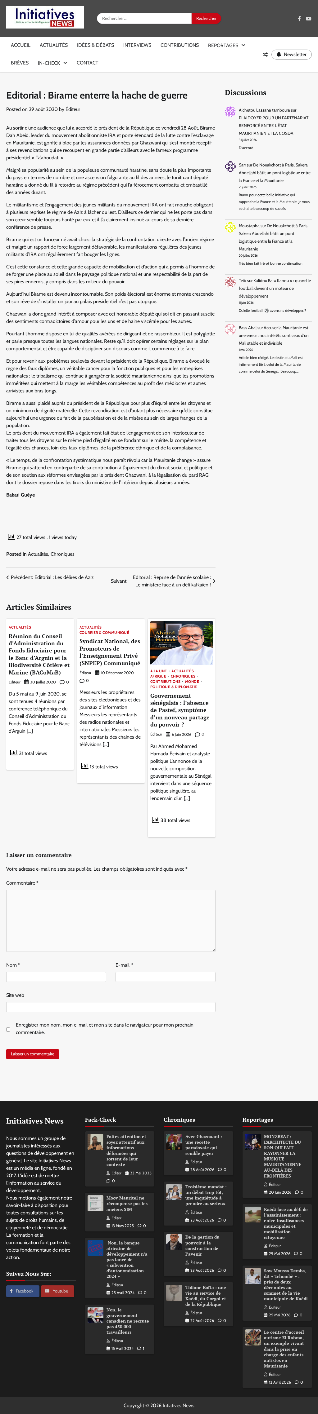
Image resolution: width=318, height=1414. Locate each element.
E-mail (124, 965)
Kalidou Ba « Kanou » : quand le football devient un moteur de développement (275, 288)
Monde (192, 682)
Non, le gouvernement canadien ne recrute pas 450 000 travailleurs (128, 1321)
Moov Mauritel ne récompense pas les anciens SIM (127, 1203)
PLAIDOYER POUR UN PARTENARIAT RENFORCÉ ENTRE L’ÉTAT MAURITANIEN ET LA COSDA (273, 125)
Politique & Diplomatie (173, 687)
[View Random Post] (265, 54)
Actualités (54, 45)
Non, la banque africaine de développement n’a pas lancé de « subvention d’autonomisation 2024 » (127, 1259)
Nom (13, 965)
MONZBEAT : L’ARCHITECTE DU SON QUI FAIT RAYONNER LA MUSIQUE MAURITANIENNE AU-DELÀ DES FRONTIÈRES (282, 1156)
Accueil (20, 45)
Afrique (158, 676)
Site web (15, 995)
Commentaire (22, 883)
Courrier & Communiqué (104, 633)
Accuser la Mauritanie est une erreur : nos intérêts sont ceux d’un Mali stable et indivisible (274, 335)
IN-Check (49, 63)
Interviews (137, 45)
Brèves (20, 63)
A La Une (158, 671)
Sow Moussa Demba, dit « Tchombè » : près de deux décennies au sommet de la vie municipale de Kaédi (286, 1284)
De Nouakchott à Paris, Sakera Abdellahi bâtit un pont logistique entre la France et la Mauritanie (275, 172)
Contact (87, 63)
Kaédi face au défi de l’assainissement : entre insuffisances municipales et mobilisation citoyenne (286, 1223)
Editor (116, 1173)
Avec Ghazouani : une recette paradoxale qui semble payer (203, 1145)
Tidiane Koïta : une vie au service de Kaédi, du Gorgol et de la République (205, 1296)
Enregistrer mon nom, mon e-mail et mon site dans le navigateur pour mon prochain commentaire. (104, 1028)
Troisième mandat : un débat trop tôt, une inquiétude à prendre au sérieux (206, 1195)
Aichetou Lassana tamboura (264, 110)
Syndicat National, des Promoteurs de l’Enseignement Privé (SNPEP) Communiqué (110, 651)
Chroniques (63, 554)
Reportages (223, 45)
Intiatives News (178, 1405)
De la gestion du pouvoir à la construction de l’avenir (202, 1245)
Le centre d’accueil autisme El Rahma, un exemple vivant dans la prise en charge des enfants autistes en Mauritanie (284, 1348)
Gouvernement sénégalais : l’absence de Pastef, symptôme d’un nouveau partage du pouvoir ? (180, 710)
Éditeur (73, 109)
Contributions (180, 45)
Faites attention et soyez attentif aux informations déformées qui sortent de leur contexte (126, 1150)
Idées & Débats (95, 45)
